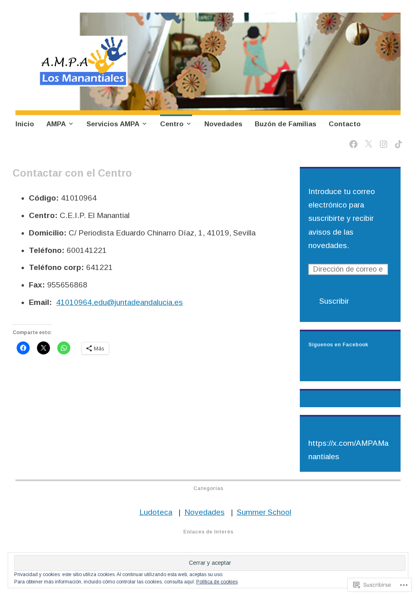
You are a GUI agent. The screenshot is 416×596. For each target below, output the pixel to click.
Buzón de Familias (285, 124)
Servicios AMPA (113, 124)
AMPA (56, 124)
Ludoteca (155, 512)
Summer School (264, 512)
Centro (172, 124)
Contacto (345, 124)
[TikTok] (397, 139)
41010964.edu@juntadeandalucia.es (119, 302)
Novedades (223, 124)
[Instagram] (382, 139)
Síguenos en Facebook (338, 345)
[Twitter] (367, 139)
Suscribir (334, 301)
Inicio (24, 124)
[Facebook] (352, 139)
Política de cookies (217, 582)
